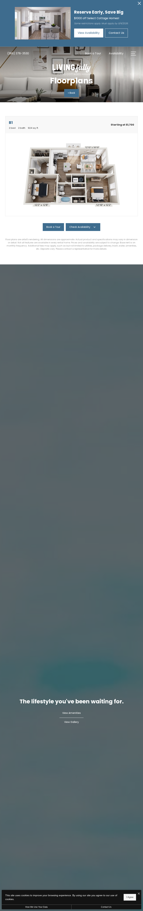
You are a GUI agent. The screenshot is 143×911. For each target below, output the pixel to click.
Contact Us (106, 907)
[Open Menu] (133, 53)
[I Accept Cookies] (139, 893)
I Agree (129, 897)
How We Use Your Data (36, 907)
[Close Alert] (139, 4)
